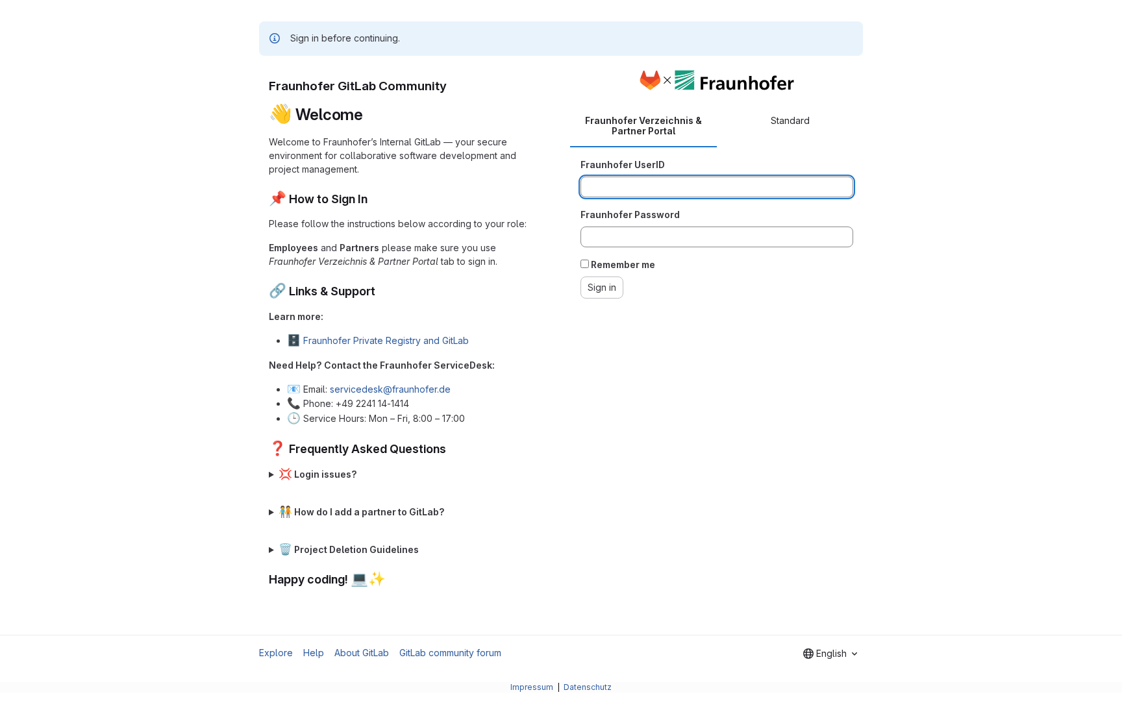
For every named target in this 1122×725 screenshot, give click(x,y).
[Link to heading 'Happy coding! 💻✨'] (392, 579)
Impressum (532, 687)
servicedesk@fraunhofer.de (390, 389)
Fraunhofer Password (630, 214)
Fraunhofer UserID (622, 164)
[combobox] (830, 653)
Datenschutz (588, 687)
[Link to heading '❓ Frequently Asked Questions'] (452, 449)
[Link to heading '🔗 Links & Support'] (381, 291)
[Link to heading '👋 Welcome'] (371, 114)
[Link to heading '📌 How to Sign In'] (374, 199)
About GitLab (361, 652)
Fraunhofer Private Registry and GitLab (386, 340)
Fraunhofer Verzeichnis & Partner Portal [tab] (643, 125)
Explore (276, 652)
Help (313, 652)
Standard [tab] (790, 120)
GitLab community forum (450, 652)
